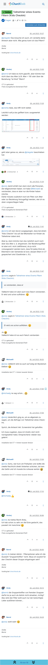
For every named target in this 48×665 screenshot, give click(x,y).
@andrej (5, 108)
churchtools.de (15, 53)
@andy (4, 186)
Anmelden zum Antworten (35, 25)
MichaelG (9, 359)
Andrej (9, 69)
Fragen (8, 20)
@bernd (5, 74)
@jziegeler (6, 38)
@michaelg (6, 393)
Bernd (8, 33)
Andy (8, 103)
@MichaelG (35, 189)
